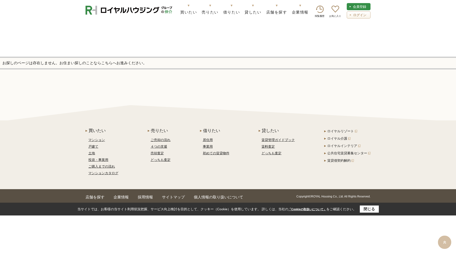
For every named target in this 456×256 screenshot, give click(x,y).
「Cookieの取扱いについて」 (307, 209)
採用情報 (145, 197)
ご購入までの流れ (101, 166)
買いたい (188, 12)
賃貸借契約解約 (339, 160)
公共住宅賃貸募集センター (347, 153)
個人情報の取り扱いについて (218, 197)
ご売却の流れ (161, 140)
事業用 (208, 146)
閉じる (369, 209)
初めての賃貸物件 (216, 153)
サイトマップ (173, 197)
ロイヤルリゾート (340, 131)
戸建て (93, 146)
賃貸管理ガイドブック (278, 140)
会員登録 (359, 7)
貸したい (253, 12)
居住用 (208, 140)
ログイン (359, 15)
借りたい (231, 12)
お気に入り (335, 16)
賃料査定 (268, 146)
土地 (91, 153)
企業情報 (300, 12)
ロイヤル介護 (337, 138)
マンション (96, 140)
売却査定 (157, 153)
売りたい (210, 12)
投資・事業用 (98, 160)
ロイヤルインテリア (342, 146)
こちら (107, 63)
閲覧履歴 (319, 16)
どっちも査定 (161, 160)
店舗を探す (276, 12)
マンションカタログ (103, 173)
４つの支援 (159, 146)
